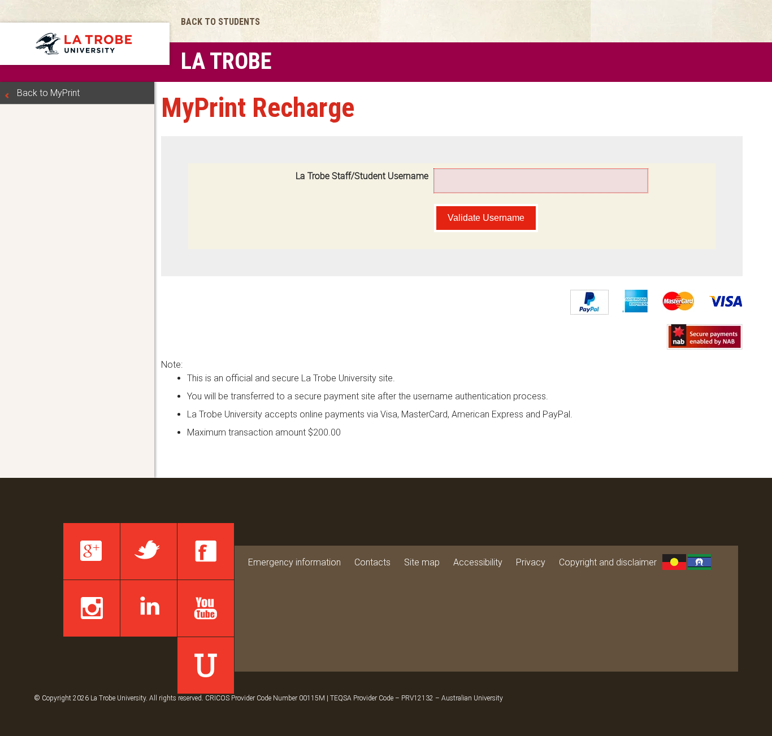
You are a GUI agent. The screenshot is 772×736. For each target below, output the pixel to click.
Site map (422, 562)
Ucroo (205, 665)
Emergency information (294, 562)
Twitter (148, 551)
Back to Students (220, 21)
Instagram (91, 608)
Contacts (372, 562)
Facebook (205, 551)
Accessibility (477, 562)
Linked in (148, 608)
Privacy (530, 562)
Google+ (91, 551)
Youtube (205, 608)
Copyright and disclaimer (608, 562)
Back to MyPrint (48, 93)
